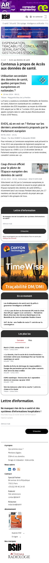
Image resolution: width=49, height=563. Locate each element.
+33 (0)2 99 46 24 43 (16, 487)
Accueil (3, 60)
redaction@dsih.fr (15, 504)
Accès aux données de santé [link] (19, 60)
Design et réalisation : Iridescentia (21, 460)
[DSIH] (24, 547)
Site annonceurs (14, 494)
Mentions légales (14, 453)
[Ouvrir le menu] (45, 17)
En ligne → (16, 537)
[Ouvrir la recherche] (28, 16)
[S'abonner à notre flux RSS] (18, 469)
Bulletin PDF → (18, 533)
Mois (30, 340)
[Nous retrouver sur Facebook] (14, 469)
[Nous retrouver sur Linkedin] (9, 469)
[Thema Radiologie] (24, 555)
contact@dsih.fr (14, 497)
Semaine (20, 340)
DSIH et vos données (16, 456)
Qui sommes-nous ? (15, 449)
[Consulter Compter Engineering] (24, 6)
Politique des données (9, 238)
